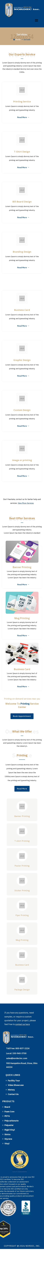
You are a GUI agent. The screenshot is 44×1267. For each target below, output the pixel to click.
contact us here (22, 1024)
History (11, 1089)
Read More (22, 117)
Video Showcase (16, 1085)
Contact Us (13, 1094)
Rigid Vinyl (10, 1129)
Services (27, 39)
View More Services (26, 503)
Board (7, 1107)
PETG (7, 1116)
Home (17, 39)
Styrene (8, 1139)
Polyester (9, 1125)
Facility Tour (14, 1080)
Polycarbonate (12, 1120)
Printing (25, 703)
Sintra (7, 1134)
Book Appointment (22, 716)
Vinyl (7, 1143)
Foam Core (9, 1111)
